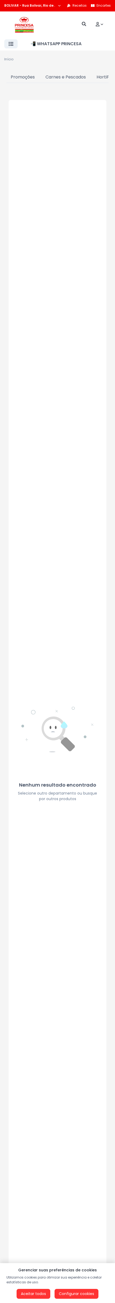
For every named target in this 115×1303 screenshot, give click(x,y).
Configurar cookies (76, 1293)
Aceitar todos (33, 1293)
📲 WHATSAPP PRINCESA (56, 44)
